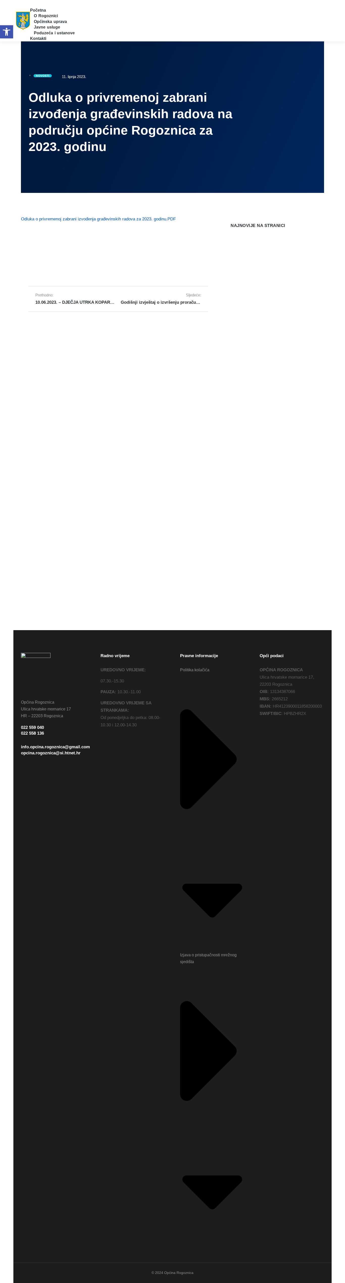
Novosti (236, 286)
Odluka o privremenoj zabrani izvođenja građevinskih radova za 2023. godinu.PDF (98, 219)
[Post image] (241, 249)
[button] (33, 3)
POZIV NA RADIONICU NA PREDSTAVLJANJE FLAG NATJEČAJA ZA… (269, 272)
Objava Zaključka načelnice (258, 384)
